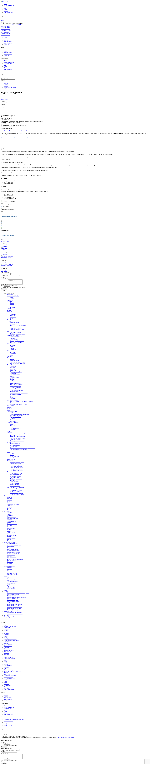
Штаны (12, 305)
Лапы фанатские (11, 560)
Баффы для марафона (15, 394)
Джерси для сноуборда (16, 372)
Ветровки (9, 498)
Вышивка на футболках (13, 594)
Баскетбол (9, 301)
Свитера (12, 453)
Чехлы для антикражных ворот (15, 559)
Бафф (11, 318)
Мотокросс (10, 395)
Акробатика (10, 294)
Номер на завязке (14, 483)
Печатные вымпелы (12, 574)
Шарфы (12, 380)
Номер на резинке (15, 486)
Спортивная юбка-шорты (17, 470)
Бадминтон (10, 300)
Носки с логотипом (12, 524)
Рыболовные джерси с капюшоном (19, 414)
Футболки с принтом (6, 257)
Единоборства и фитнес (13, 335)
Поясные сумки (11, 528)
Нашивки (9, 567)
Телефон (3, 277)
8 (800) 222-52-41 (16, 24)
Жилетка (12, 367)
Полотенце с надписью (13, 550)
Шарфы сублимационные (14, 540)
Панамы (9, 522)
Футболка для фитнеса (16, 342)
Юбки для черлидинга (16, 469)
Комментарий (4, 284)
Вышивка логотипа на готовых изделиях (18, 593)
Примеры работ (8, 41)
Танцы (8, 431)
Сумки (8, 531)
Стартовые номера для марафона (19, 393)
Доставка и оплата (9, 5)
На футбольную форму (16, 490)
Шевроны (9, 569)
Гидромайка (13, 349)
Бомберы (9, 497)
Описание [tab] (6, 130)
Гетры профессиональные (17, 329)
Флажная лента (11, 583)
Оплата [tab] (19, 130)
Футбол (9, 442)
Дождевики (10, 510)
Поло (11, 355)
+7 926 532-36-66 (5, 27)
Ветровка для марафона (16, 390)
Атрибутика (7, 511)
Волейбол (9, 319)
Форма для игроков (15, 443)
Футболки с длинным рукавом (18, 325)
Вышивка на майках (12, 598)
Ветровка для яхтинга (16, 473)
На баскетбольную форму (17, 494)
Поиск (2, 80)
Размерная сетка (8, 6)
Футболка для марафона (16, 384)
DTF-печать (7, 615)
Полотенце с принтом (13, 553)
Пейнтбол (9, 407)
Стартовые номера (15, 374)
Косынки (9, 519)
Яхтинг (9, 472)
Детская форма (14, 446)
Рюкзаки (9, 529)
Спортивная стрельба (12, 422)
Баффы (12, 379)
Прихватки (10, 562)
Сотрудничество (8, 12)
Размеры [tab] (14, 130)
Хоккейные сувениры (16, 457)
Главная (6, 40)
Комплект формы (14, 322)
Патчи (8, 570)
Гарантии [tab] (28, 130)
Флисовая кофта (14, 391)
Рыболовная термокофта (16, 415)
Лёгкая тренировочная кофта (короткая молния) (22, 448)
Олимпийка (13, 366)
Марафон (9, 381)
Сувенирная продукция (10, 542)
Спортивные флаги (12, 578)
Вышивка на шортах (12, 600)
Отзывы (6, 11)
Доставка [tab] (23, 130)
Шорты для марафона (15, 387)
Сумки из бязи (11, 532)
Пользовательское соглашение (66, 737)
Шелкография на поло (13, 605)
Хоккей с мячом (11, 459)
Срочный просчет (5, 33)
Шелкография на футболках (14, 604)
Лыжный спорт (11, 365)
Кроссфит (9, 356)
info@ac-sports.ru (5, 32)
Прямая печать (8, 611)
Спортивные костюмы (10, 87)
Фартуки (9, 556)
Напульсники (10, 546)
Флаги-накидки (11, 588)
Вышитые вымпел (12, 573)
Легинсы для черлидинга (16, 464)
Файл (2, 285)
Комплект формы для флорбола (18, 434)
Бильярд (9, 308)
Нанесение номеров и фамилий (15, 487)
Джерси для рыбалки (15, 417)
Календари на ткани (12, 549)
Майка (12, 346)
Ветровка (12, 418)
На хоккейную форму (15, 491)
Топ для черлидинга (15, 463)
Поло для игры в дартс (16, 332)
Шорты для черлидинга (16, 467)
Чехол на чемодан (11, 535)
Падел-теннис (10, 405)
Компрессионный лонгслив (17, 363)
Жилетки (9, 500)
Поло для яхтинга (14, 477)
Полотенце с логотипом (13, 552)
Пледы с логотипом (12, 548)
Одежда (6, 86)
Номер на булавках (15, 484)
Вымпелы (6, 571)
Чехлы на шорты (14, 456)
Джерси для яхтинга (15, 476)
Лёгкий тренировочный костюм (18, 449)
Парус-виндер (10, 586)
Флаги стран (10, 580)
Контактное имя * (5, 273)
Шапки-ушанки (11, 538)
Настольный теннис (12, 400)
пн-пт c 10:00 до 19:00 (9, 725)
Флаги (5, 576)
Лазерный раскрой (9, 617)
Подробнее (4, 246)
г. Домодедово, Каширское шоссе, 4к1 (14, 719)
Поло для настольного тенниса (18, 403)
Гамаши (12, 455)
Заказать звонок (5, 35)
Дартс (8, 331)
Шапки (12, 376)
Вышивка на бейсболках (13, 601)
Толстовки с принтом (6, 265)
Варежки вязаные (11, 517)
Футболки (12, 307)
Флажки (9, 584)
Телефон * (3, 742)
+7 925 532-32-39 (5, 26)
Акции (5, 9)
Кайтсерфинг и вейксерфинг (14, 343)
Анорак (9, 508)
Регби (8, 410)
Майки (12, 304)
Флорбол (9, 432)
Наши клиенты (8, 43)
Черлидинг (10, 460)
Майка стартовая (14, 481)
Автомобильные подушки (14, 545)
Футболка (12, 315)
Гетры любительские (15, 328)
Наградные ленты (11, 557)
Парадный (3, 249)
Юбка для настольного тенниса (18, 404)
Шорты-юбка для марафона (17, 388)
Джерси (12, 298)
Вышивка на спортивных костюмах (16, 597)
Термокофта (13, 373)
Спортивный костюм (15, 428)
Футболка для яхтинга (16, 479)
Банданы (9, 512)
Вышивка (6, 591)
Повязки (9, 526)
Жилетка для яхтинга (15, 474)
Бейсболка (13, 317)
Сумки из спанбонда (12, 533)
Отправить (3, 289)
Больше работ (4, 99)
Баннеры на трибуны (12, 581)
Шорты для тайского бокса (17, 341)
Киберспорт (10, 350)
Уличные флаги (11, 587)
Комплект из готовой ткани (17, 327)
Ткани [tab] (10, 130)
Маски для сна (11, 555)
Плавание (9, 408)
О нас (5, 4)
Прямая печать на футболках (14, 612)
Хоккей (9, 452)
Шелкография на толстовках (14, 608)
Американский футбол (13, 296)
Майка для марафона (15, 383)
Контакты (6, 44)
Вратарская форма (15, 445)
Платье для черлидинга (16, 466)
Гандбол (9, 321)
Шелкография (7, 602)
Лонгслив (12, 369)
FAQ (5, 8)
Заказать (3, 112)
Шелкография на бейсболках (14, 607)
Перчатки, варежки (15, 377)
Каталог (6, 37)
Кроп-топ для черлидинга (17, 462)
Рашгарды (12, 338)
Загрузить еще (4, 230)
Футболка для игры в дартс (17, 334)
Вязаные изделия (8, 564)
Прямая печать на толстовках (14, 614)
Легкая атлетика (11, 357)
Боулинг (9, 310)
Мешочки (9, 563)
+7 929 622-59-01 (6, 30)
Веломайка (13, 314)
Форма (12, 303)
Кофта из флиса (14, 370)
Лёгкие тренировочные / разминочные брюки (22, 450)
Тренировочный (5, 241)
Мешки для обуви (11, 521)
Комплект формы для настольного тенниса (21, 401)
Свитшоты (10, 502)
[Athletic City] (4, 1)
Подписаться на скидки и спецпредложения (14, 287)
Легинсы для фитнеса (16, 336)
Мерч (5, 590)
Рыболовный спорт (12, 411)
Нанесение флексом (15, 488)
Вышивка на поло (11, 595)
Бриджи (12, 297)
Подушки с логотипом (13, 543)
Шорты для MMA (14, 339)
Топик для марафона (15, 386)
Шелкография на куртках (13, 609)
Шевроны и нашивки (9, 566)
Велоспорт (10, 311)
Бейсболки (10, 515)
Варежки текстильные (13, 518)
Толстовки (13, 353)
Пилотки (9, 525)
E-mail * (3, 275)
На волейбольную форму (16, 493)
